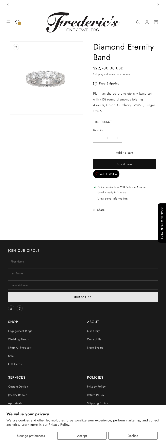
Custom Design (18, 386)
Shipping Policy (97, 403)
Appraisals (15, 403)
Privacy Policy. (59, 424)
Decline (133, 435)
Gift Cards (15, 364)
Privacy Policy (96, 386)
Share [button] (101, 210)
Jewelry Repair (17, 395)
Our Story (93, 331)
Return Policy (95, 395)
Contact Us (94, 339)
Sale (11, 356)
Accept (82, 435)
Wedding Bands (18, 339)
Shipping (98, 74)
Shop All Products (20, 348)
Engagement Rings (20, 331)
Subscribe (83, 297)
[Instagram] (11, 308)
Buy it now (124, 164)
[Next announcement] (158, 4)
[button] (8, 22)
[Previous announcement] (7, 4)
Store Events (95, 348)
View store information (113, 199)
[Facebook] (20, 308)
